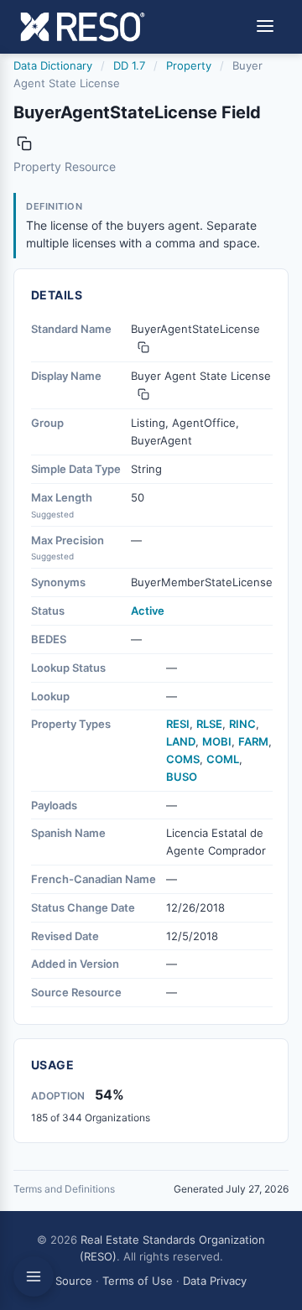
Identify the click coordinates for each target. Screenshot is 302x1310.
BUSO (181, 776)
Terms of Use (137, 1280)
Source (73, 1280)
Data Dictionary (52, 65)
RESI (178, 723)
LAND (180, 741)
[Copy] (143, 347)
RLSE (209, 723)
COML (222, 759)
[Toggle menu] (265, 27)
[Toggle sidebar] (33, 1276)
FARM (253, 741)
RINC (242, 723)
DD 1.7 (129, 65)
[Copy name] (24, 143)
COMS (183, 759)
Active (147, 610)
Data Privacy (215, 1280)
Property (188, 65)
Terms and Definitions (64, 1189)
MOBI (217, 741)
